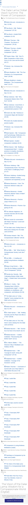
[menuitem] (1, 3)
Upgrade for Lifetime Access (14, 500)
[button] (1, 1)
